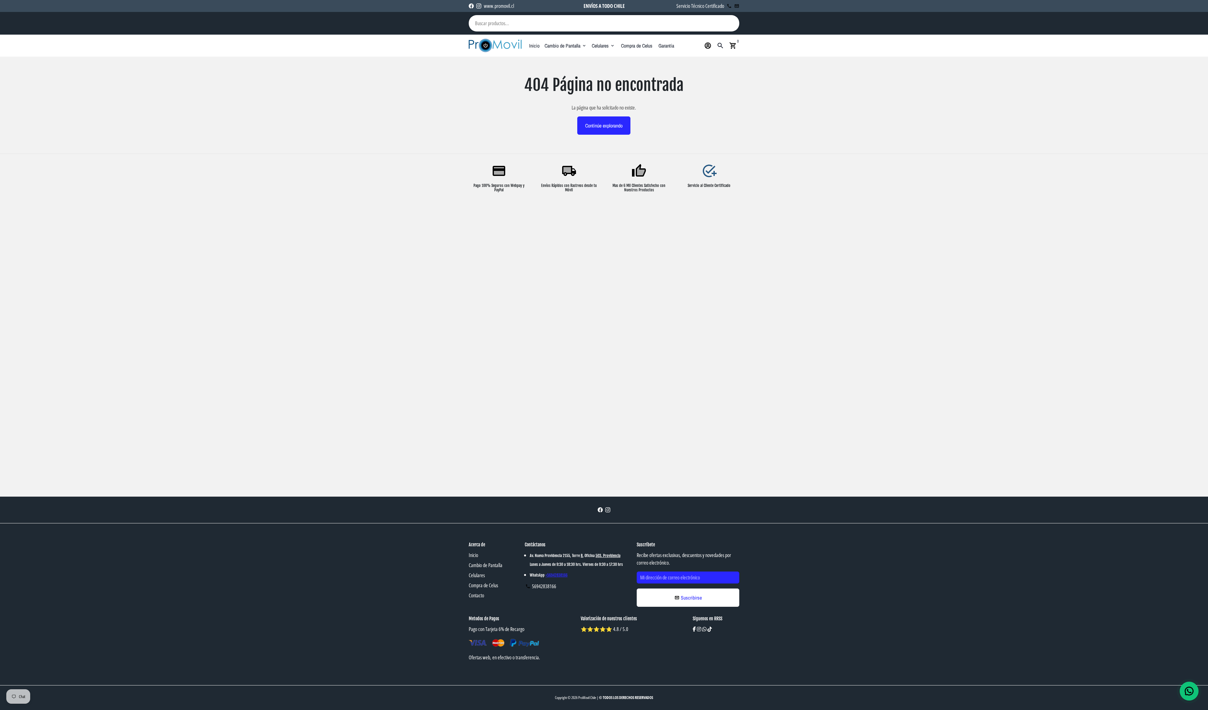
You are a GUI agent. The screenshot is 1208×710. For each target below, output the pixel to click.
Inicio (534, 45)
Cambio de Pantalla (566, 45)
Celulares (603, 45)
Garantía (666, 45)
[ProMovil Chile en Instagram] (478, 6)
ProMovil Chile (587, 697)
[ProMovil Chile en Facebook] (471, 6)
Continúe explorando (604, 125)
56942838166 (540, 586)
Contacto (476, 595)
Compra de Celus (636, 45)
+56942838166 (556, 575)
